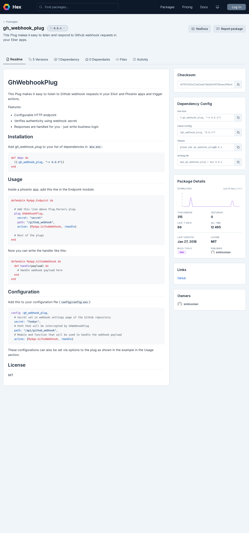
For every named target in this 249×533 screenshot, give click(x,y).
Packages (167, 7)
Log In (236, 7)
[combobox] (77, 7)
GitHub (181, 278)
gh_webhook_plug (23, 28)
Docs (204, 7)
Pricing (187, 7)
